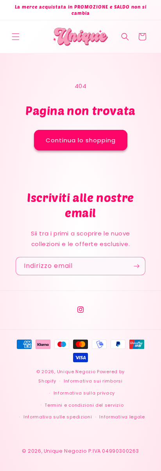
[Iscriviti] (136, 266)
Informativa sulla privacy (84, 393)
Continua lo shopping (81, 140)
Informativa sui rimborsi (93, 381)
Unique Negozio (76, 371)
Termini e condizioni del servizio (84, 405)
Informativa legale (122, 417)
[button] (15, 36)
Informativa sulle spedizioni (57, 417)
